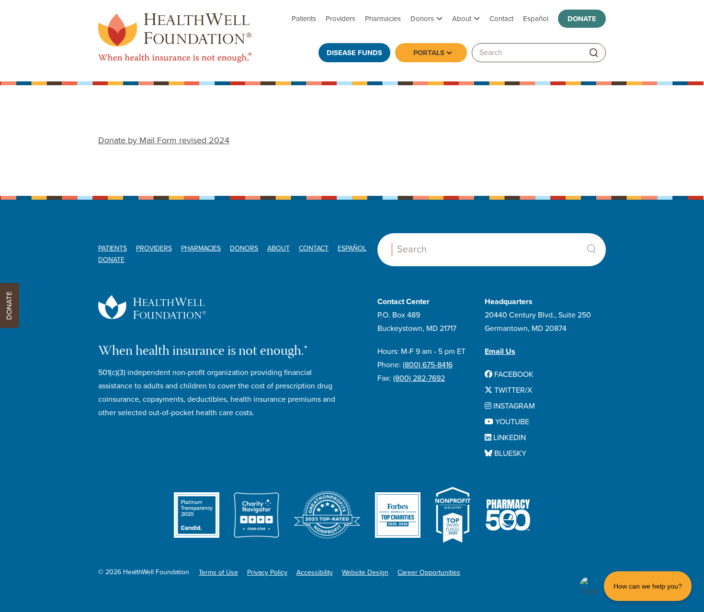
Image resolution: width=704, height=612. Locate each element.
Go (594, 52)
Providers (340, 18)
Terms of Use (218, 572)
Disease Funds (354, 52)
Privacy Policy (267, 572)
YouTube (511, 422)
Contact (501, 18)
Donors (422, 18)
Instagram (513, 406)
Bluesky (509, 453)
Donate (582, 18)
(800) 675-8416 (428, 365)
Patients (304, 18)
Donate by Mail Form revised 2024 (163, 140)
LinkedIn (508, 437)
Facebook (513, 374)
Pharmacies (383, 18)
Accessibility (314, 572)
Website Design (365, 572)
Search (591, 249)
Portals (428, 52)
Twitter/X (512, 390)
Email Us (500, 351)
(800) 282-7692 (419, 378)
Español (535, 18)
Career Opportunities (428, 572)
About (461, 18)
